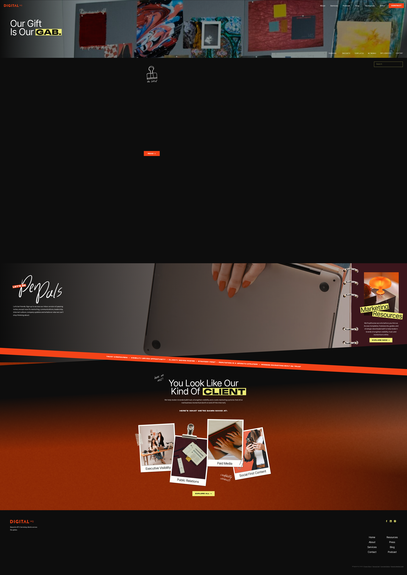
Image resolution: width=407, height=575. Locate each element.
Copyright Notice (385, 566)
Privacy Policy (368, 566)
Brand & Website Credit (397, 566)
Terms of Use (376, 566)
